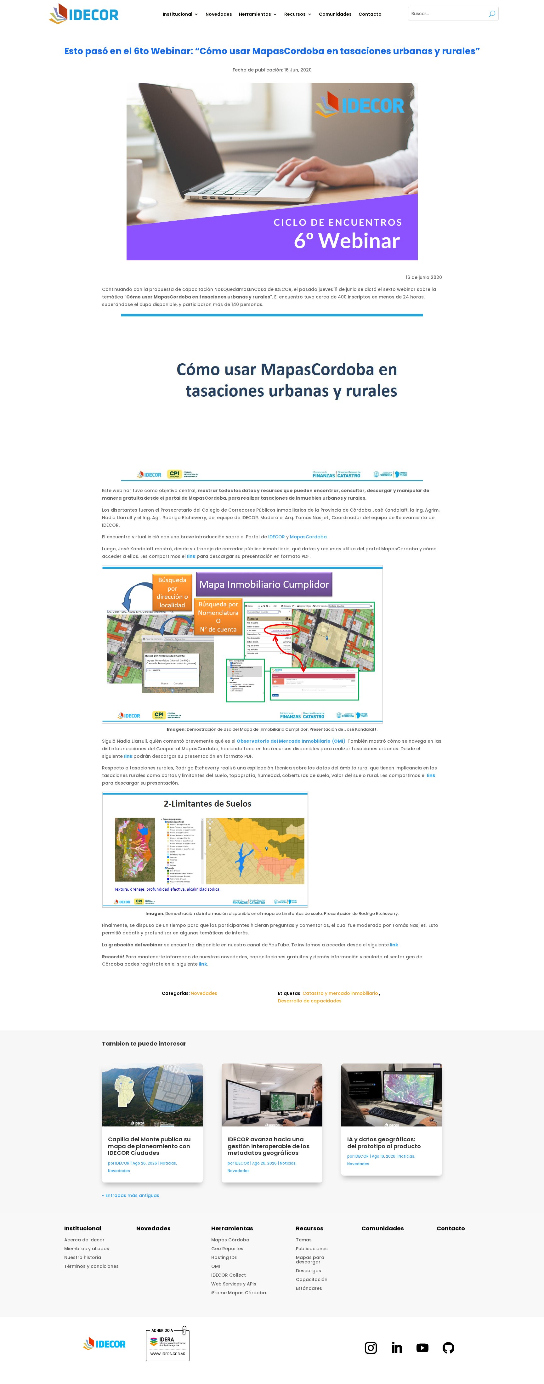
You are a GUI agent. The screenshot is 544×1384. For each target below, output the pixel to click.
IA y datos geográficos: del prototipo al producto (384, 1142)
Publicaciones (312, 1248)
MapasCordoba (308, 537)
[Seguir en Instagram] (371, 1348)
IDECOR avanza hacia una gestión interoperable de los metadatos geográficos (268, 1146)
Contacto (370, 14)
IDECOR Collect (228, 1275)
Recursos (295, 14)
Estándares (309, 1288)
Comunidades (335, 14)
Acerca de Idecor (84, 1240)
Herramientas (255, 14)
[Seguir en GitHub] (448, 1348)
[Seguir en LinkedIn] (397, 1348)
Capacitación (311, 1279)
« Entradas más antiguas (130, 1195)
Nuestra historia (82, 1257)
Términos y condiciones (91, 1266)
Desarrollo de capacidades (310, 1001)
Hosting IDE (224, 1257)
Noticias (168, 1163)
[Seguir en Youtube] (422, 1348)
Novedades (219, 14)
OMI (215, 1266)
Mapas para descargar (310, 1259)
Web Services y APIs (233, 1284)
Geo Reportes (227, 1248)
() (291, 741)
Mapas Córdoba (230, 1240)
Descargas (308, 1271)
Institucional (177, 14)
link (191, 556)
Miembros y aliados (86, 1248)
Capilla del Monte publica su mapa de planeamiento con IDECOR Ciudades (149, 1146)
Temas (304, 1240)
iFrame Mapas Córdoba (238, 1293)
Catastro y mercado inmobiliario (340, 993)
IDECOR (276, 537)
